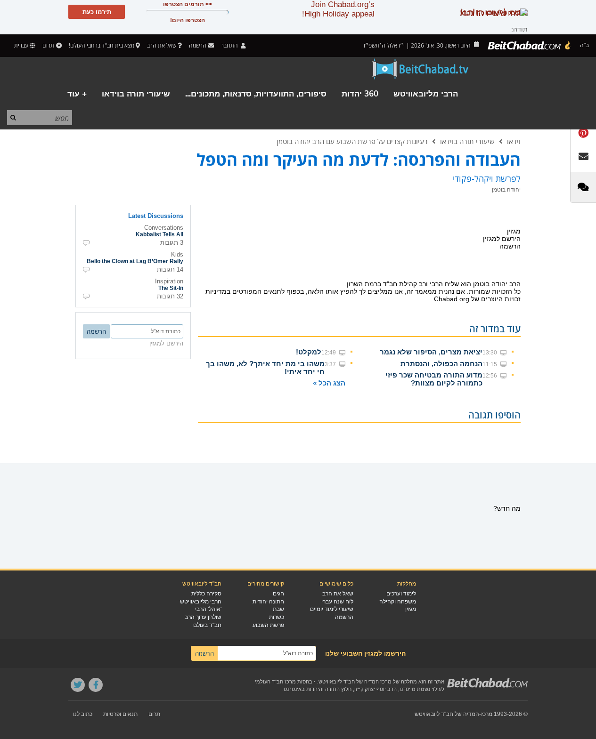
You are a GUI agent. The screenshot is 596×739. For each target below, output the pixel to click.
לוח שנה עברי (337, 601)
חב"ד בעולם (207, 625)
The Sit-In (170, 288)
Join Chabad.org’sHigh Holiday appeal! (338, 9)
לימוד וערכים (401, 593)
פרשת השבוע (268, 625)
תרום (48, 45)
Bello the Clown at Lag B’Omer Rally (135, 261)
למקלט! (308, 352)
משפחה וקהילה (397, 601)
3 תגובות (171, 242)
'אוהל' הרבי (208, 609)
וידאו (514, 141)
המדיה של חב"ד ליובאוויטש (447, 714)
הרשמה (344, 617)
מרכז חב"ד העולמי (275, 681)
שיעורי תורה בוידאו (136, 93)
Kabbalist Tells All (159, 234)
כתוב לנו (82, 714)
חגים (278, 593)
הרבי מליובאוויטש (425, 93)
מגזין (410, 609)
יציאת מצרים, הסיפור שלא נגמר (431, 352)
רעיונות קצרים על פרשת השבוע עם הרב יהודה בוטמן (352, 141)
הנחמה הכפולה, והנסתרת (441, 364)
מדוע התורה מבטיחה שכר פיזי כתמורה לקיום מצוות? (433, 379)
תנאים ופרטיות (120, 714)
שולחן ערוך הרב (203, 617)
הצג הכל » (329, 383)
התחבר (230, 45)
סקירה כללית (206, 593)
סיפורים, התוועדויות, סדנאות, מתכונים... (256, 93)
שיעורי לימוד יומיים (331, 609)
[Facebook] (96, 685)
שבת (278, 609)
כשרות (276, 617)
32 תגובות (170, 296)
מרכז (486, 714)
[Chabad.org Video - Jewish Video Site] (420, 69)
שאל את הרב (161, 45)
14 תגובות (170, 269)
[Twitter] (78, 685)
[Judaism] (530, 45)
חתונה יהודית (268, 601)
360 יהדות (360, 93)
